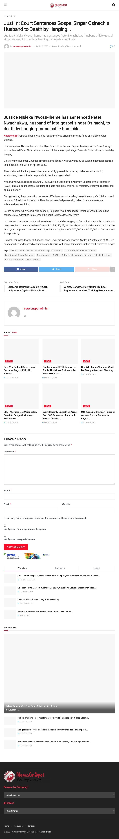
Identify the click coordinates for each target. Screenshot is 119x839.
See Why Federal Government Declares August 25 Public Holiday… (19, 370)
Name (8, 490)
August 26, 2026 (25, 746)
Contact (31, 826)
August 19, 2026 (89, 374)
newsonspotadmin (22, 46)
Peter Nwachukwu (14, 260)
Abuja (13, 251)
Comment (10, 451)
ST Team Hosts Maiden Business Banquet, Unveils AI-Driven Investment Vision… (57, 588)
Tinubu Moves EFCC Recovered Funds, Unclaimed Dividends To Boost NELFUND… (59, 370)
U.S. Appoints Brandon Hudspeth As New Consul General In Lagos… (98, 415)
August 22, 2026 (11, 378)
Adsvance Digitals (43, 832)
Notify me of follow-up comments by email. (26, 529)
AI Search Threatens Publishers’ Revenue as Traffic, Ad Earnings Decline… (54, 742)
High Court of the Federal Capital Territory (41, 251)
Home (6, 16)
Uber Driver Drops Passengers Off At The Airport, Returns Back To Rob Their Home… (59, 576)
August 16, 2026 (11, 422)
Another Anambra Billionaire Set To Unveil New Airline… (45, 611)
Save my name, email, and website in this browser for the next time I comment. (47, 518)
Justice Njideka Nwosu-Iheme (80, 251)
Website (66, 504)
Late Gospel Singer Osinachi (19, 255)
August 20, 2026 (50, 378)
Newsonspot (43, 255)
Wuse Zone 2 (33, 260)
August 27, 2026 (13, 710)
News (13, 16)
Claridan (30, 832)
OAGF (55, 255)
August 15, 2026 (50, 422)
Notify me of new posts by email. (20, 539)
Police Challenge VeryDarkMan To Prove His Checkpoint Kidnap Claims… (53, 718)
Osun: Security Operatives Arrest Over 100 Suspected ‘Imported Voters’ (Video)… (59, 415)
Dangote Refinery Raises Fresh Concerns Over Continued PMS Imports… (53, 730)
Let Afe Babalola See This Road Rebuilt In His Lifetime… (32, 706)
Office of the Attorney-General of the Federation (86, 255)
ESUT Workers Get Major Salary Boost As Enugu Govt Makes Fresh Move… (20, 415)
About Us (18, 826)
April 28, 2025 (42, 46)
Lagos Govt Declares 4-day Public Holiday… (39, 600)
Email (7, 504)
